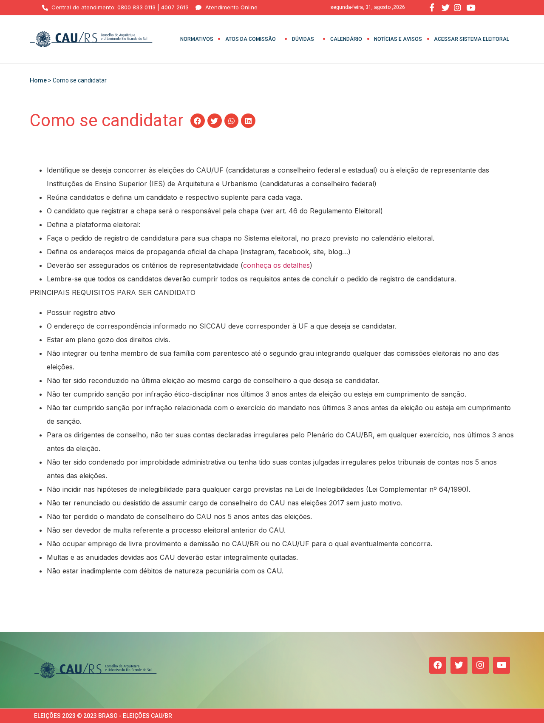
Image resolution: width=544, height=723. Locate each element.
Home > (41, 80)
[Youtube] (501, 665)
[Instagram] (480, 665)
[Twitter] (459, 665)
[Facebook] (437, 665)
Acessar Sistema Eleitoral (471, 39)
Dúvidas (303, 39)
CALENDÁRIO (346, 39)
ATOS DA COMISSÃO (250, 39)
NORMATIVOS (196, 39)
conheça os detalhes (276, 265)
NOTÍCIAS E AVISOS (398, 39)
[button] (197, 120)
